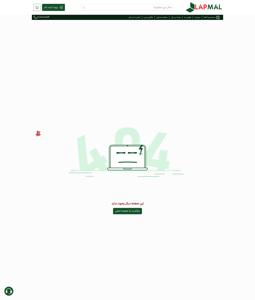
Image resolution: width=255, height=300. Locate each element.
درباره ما (197, 17)
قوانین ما (187, 17)
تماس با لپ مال (134, 17)
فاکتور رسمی (148, 17)
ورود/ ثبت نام (51, 7)
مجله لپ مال (176, 17)
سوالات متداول (161, 17)
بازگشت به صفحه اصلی (127, 211)
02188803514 (43, 17)
